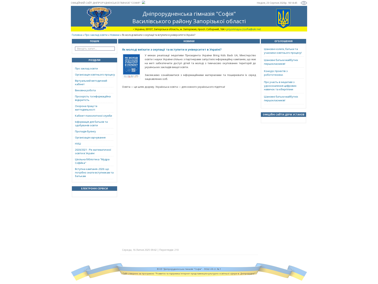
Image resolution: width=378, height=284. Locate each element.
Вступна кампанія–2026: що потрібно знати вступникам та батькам (94, 172)
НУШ (78, 143)
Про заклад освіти (96, 35)
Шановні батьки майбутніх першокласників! (281, 61)
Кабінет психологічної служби (93, 115)
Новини (115, 35)
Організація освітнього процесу (95, 74)
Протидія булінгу (85, 131)
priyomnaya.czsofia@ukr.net (243, 29)
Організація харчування (90, 137)
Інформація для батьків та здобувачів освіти (91, 123)
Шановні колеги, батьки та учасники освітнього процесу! (283, 50)
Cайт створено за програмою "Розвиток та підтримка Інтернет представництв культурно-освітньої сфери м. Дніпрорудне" (189, 273)
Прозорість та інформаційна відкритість (93, 98)
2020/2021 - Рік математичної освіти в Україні (93, 151)
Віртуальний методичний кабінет (91, 82)
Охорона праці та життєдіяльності (86, 107)
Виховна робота (85, 90)
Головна (77, 35)
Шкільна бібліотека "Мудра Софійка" (92, 161)
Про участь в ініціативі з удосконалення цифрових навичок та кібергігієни (280, 85)
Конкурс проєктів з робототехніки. (276, 73)
